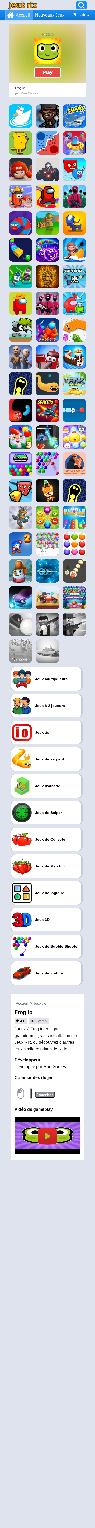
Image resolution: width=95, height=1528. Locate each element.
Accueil (23, 15)
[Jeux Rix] (22, 5)
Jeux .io (39, 1003)
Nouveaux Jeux (49, 15)
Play (48, 72)
